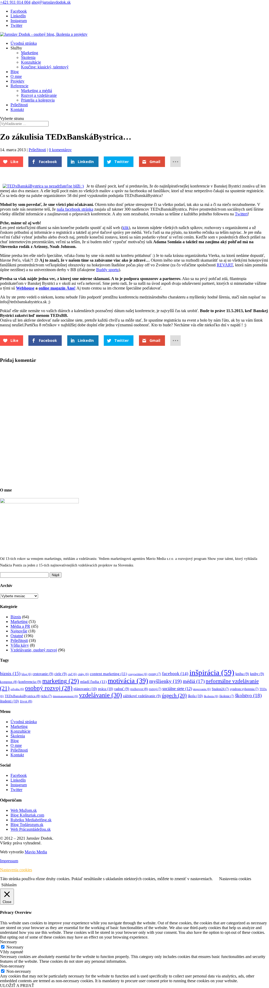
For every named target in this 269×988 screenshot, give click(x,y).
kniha (242, 674)
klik (125, 227)
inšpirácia (211, 672)
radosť (121, 689)
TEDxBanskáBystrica (22, 696)
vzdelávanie (100, 695)
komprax (8, 682)
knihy (257, 674)
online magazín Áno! (57, 288)
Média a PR (20, 626)
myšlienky (165, 681)
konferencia (29, 682)
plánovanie (85, 689)
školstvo (248, 695)
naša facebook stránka (75, 209)
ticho (46, 696)
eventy (154, 674)
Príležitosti (19, 105)
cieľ (72, 674)
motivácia (128, 681)
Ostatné (17, 636)
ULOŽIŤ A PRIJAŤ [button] (17, 985)
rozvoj (155, 689)
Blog (15, 71)
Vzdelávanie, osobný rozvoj (34, 650)
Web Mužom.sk (24, 810)
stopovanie (202, 689)
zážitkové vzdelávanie (142, 696)
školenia (211, 696)
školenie (226, 696)
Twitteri (241, 214)
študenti (9, 701)
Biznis (16, 617)
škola (195, 696)
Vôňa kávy (20, 645)
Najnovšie (19, 631)
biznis (10, 673)
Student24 (220, 689)
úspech (174, 695)
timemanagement (65, 696)
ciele (60, 674)
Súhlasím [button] (9, 885)
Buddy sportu (107, 269)
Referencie (19, 86)
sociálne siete (177, 688)
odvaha (17, 689)
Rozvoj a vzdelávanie (39, 95)
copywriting (137, 674)
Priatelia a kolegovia (38, 100)
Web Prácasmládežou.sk (31, 829)
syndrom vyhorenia (244, 689)
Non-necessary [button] (12, 966)
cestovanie (43, 674)
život (26, 701)
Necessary (14, 947)
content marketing (108, 673)
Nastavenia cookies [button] (16, 870)
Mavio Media (36, 852)
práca (105, 689)
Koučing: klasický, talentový (45, 67)
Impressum (9, 861)
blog (27, 674)
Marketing (29, 52)
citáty (83, 674)
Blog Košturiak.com (27, 815)
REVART (225, 265)
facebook (175, 673)
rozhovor (139, 689)
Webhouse (25, 288)
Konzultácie (31, 62)
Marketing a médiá (36, 90)
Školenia (28, 57)
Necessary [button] (8, 942)
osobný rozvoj (49, 688)
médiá (194, 681)
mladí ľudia (93, 681)
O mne (16, 76)
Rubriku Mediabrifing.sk (31, 820)
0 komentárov (60, 150)
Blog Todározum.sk (27, 824)
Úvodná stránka (24, 43)
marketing (60, 680)
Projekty (17, 81)
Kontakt (17, 109)
